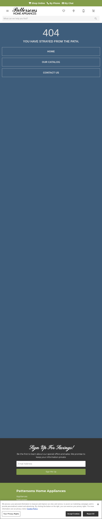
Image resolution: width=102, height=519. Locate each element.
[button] (7, 11)
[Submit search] (96, 18)
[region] (51, 509)
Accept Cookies (73, 514)
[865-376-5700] (84, 11)
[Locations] (74, 11)
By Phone (55, 3)
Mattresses (21, 500)
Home (51, 51)
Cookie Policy (32, 509)
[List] (64, 11)
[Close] (98, 504)
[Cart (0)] (94, 11)
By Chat (68, 3)
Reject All (90, 514)
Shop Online (39, 3)
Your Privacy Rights (11, 514)
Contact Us (51, 72)
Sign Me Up (51, 472)
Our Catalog (51, 62)
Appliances (21, 496)
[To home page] (24, 11)
